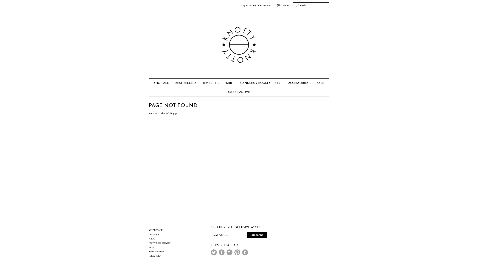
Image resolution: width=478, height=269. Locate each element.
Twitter (214, 252)
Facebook (222, 252)
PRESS (152, 247)
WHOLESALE (155, 229)
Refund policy (155, 255)
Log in (244, 5)
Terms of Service (156, 251)
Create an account (261, 5)
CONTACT (154, 234)
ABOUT (153, 238)
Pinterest (237, 252)
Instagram (229, 252)
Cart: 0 (285, 5)
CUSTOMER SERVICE (160, 242)
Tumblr (245, 252)
